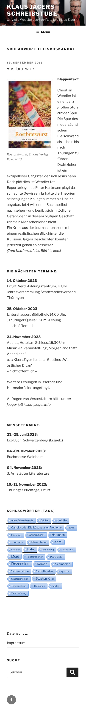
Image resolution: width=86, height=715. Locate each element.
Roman (42, 564)
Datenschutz (17, 633)
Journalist (17, 542)
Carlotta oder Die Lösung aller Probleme (36, 527)
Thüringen (39, 586)
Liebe (30, 549)
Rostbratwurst (21, 68)
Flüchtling (16, 535)
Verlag (56, 586)
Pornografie (56, 557)
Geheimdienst (36, 535)
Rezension (20, 564)
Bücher (45, 520)
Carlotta (61, 520)
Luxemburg (48, 549)
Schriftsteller (44, 571)
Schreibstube (20, 571)
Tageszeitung (18, 586)
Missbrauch (67, 549)
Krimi (58, 542)
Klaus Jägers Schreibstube (32, 10)
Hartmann (58, 535)
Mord (15, 556)
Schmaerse (62, 564)
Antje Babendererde (22, 520)
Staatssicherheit (19, 579)
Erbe (71, 527)
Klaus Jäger (39, 542)
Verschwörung (18, 593)
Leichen (15, 549)
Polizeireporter (35, 556)
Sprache (65, 571)
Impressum (16, 643)
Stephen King (45, 578)
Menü (45, 32)
